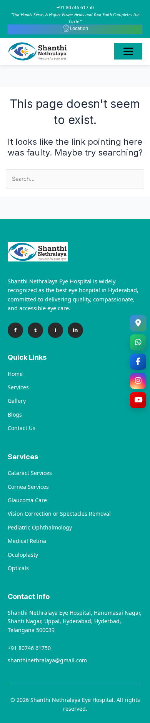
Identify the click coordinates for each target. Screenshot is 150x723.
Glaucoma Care (27, 500)
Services (18, 387)
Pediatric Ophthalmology (40, 527)
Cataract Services (30, 472)
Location (79, 28)
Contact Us (21, 428)
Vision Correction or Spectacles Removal (59, 513)
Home (15, 373)
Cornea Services (28, 486)
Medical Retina (27, 540)
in (75, 330)
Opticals (18, 568)
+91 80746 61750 (75, 7)
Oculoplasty (23, 554)
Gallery (17, 400)
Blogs (15, 414)
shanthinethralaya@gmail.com (47, 660)
